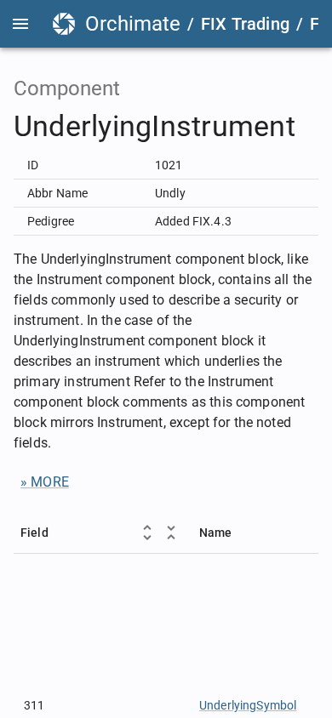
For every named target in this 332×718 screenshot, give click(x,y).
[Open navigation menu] (20, 24)
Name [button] (215, 532)
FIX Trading (245, 24)
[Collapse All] (171, 532)
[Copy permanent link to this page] (315, 127)
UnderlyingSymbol (247, 705)
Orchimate (132, 24)
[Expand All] (147, 532)
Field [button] (34, 532)
